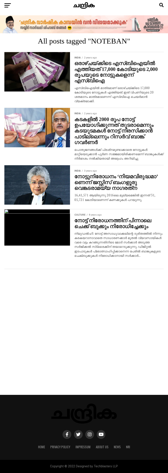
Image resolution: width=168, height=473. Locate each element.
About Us (102, 447)
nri (128, 447)
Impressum (83, 447)
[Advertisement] (84, 334)
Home (41, 447)
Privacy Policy (60, 447)
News (117, 447)
